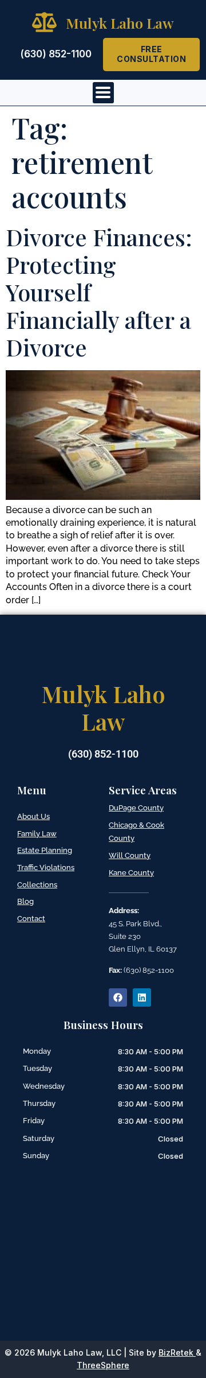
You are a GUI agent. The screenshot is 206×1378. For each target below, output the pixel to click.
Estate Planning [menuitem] (44, 850)
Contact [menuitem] (31, 918)
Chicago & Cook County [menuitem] (136, 832)
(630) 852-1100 (56, 54)
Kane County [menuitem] (131, 872)
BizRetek (176, 1352)
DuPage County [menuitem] (136, 807)
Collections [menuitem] (37, 884)
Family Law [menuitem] (37, 833)
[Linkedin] (142, 997)
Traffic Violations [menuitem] (45, 867)
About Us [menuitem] (33, 816)
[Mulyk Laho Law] (44, 22)
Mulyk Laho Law (120, 22)
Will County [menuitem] (129, 855)
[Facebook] (118, 997)
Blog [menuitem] (25, 901)
